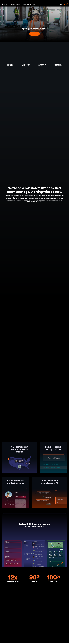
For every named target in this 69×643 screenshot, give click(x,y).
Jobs (34, 4)
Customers (18, 4)
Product (13, 4)
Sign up (65, 4)
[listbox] (60, 4)
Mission (24, 4)
